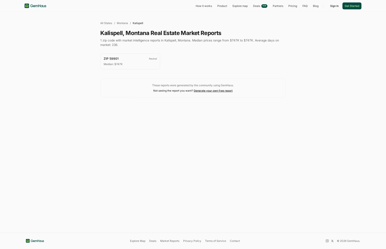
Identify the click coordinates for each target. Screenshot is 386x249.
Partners (278, 6)
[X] (332, 241)
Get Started (352, 6)
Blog (316, 6)
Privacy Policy (192, 241)
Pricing (292, 6)
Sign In (334, 6)
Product (222, 6)
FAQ (305, 6)
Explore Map (137, 241)
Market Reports (169, 241)
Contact (235, 241)
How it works (204, 6)
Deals (259, 6)
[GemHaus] (35, 6)
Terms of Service (215, 241)
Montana (122, 23)
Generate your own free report (213, 90)
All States (106, 23)
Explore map (240, 6)
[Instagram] (327, 241)
